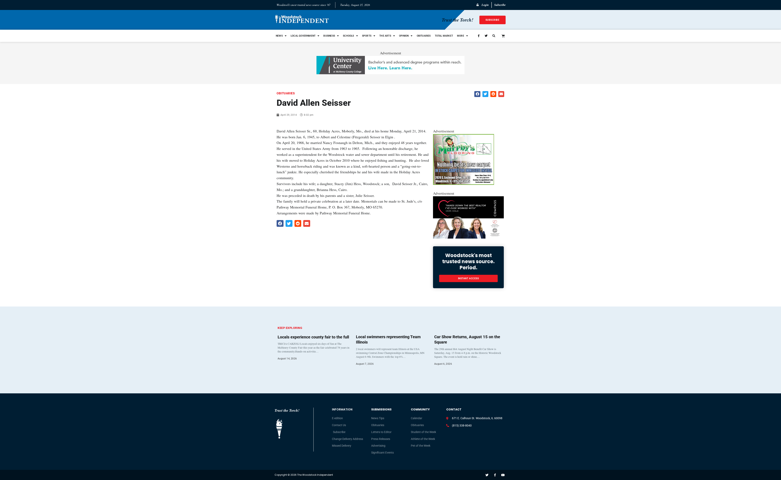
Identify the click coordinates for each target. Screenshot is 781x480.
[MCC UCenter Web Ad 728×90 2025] (390, 72)
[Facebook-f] (494, 475)
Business (329, 35)
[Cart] (503, 36)
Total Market (444, 35)
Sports (366, 35)
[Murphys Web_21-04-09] (463, 183)
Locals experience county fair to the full (313, 337)
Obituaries (424, 35)
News (279, 35)
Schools (348, 35)
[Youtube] (502, 475)
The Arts (385, 35)
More (460, 35)
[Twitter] (487, 475)
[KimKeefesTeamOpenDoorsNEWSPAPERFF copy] (468, 237)
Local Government (303, 35)
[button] (477, 94)
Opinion (404, 35)
